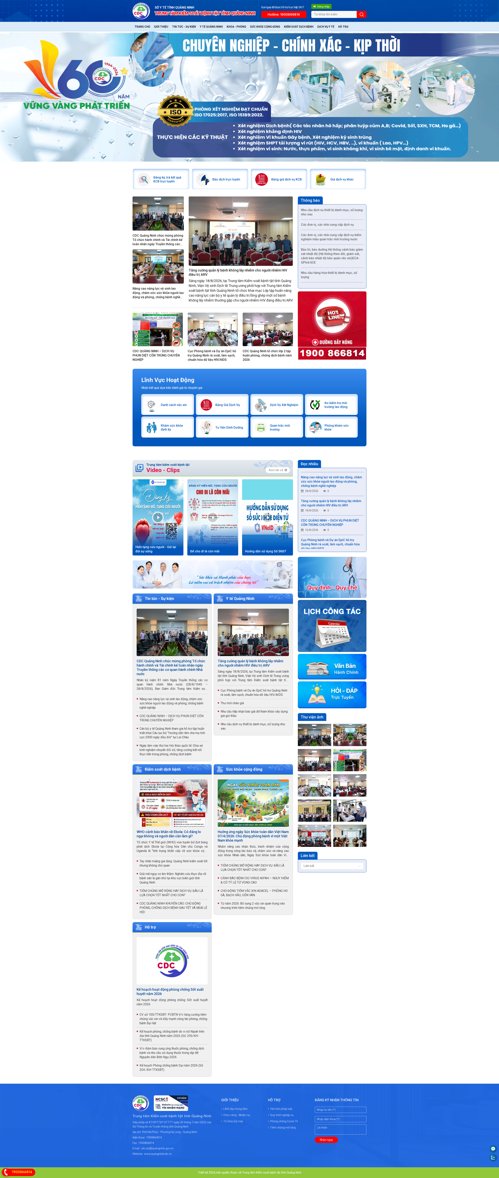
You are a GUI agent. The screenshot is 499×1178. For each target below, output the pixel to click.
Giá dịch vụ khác (342, 179)
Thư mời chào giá (232, 703)
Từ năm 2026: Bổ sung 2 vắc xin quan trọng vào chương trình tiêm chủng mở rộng (253, 906)
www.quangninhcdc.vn (158, 1153)
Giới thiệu (161, 26)
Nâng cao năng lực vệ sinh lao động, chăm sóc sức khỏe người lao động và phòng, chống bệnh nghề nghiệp (158, 293)
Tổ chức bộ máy (233, 1121)
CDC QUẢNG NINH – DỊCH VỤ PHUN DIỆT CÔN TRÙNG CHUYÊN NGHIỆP (156, 355)
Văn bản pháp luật (281, 1108)
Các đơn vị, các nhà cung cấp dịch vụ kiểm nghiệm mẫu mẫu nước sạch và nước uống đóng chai (331, 279)
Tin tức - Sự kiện (184, 26)
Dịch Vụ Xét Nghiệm (284, 405)
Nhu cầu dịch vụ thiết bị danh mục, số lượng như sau (253, 726)
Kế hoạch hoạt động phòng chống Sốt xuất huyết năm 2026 (170, 991)
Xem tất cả (276, 470)
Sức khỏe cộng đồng (265, 26)
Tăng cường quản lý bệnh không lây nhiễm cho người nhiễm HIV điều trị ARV (238, 272)
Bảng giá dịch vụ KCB (286, 179)
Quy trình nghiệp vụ (282, 1115)
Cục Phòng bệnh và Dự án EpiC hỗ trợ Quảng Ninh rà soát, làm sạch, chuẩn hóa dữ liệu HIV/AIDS (212, 355)
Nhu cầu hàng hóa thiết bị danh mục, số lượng (329, 248)
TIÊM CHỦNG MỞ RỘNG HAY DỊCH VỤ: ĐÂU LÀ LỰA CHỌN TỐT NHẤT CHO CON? (171, 893)
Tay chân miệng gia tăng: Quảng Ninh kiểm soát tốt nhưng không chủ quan (173, 863)
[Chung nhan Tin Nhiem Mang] (168, 1108)
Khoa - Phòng (236, 26)
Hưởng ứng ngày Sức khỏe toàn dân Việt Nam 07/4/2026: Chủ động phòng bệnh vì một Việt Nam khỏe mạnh (253, 836)
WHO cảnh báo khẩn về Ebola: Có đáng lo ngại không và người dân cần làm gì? (169, 834)
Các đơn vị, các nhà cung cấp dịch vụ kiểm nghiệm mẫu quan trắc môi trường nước (331, 210)
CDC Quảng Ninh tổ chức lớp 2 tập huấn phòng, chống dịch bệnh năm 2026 (267, 355)
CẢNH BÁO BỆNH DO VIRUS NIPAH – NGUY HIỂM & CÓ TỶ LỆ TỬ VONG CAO (255, 880)
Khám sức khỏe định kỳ (172, 427)
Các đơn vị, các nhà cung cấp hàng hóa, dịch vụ (329, 262)
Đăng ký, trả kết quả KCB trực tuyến (167, 179)
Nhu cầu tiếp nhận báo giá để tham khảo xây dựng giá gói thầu (254, 714)
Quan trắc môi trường (280, 427)
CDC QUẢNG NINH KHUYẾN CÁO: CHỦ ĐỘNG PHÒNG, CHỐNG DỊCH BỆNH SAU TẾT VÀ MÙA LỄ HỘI (173, 908)
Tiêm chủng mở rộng (283, 1127)
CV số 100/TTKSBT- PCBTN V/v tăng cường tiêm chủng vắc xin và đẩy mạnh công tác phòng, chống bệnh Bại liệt (173, 1019)
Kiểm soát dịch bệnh (298, 26)
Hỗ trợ (343, 26)
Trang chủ (142, 26)
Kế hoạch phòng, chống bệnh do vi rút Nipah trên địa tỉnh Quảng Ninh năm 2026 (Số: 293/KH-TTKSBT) (172, 1036)
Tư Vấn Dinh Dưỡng (229, 427)
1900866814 (154, 1137)
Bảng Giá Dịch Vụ (227, 405)
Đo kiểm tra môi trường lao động (336, 405)
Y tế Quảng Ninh (211, 26)
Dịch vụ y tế (325, 26)
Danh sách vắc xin (174, 405)
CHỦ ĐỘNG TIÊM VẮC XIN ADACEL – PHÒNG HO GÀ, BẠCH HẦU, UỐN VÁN (254, 893)
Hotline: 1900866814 (284, 14)
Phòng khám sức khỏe (337, 427)
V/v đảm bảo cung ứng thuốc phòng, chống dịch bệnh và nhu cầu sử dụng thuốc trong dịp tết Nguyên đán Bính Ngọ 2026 (172, 1053)
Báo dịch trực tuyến (226, 179)
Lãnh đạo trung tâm (235, 1108)
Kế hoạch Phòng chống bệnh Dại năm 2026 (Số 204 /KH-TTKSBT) (171, 1068)
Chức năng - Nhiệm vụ (236, 1115)
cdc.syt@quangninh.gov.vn (157, 1148)
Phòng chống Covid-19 (284, 1121)
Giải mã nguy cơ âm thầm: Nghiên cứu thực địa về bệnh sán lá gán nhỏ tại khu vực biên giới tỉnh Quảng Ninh (173, 878)
